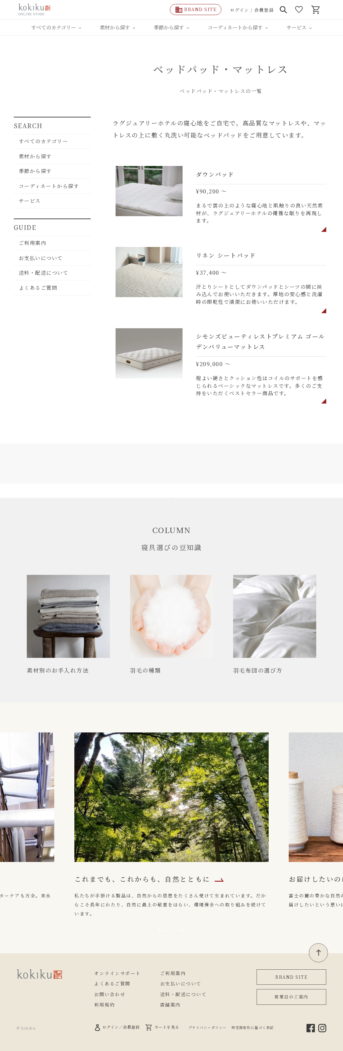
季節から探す (35, 170)
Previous (162, 930)
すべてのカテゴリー (43, 141)
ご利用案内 (33, 242)
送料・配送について (44, 272)
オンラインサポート (117, 973)
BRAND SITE (291, 977)
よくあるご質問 (38, 287)
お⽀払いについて (41, 257)
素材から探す (35, 156)
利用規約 (104, 1004)
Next (180, 930)
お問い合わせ (109, 994)
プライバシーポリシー (207, 1027)
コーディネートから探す (49, 185)
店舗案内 (170, 1004)
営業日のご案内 (291, 996)
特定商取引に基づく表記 (252, 1027)
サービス (30, 200)
